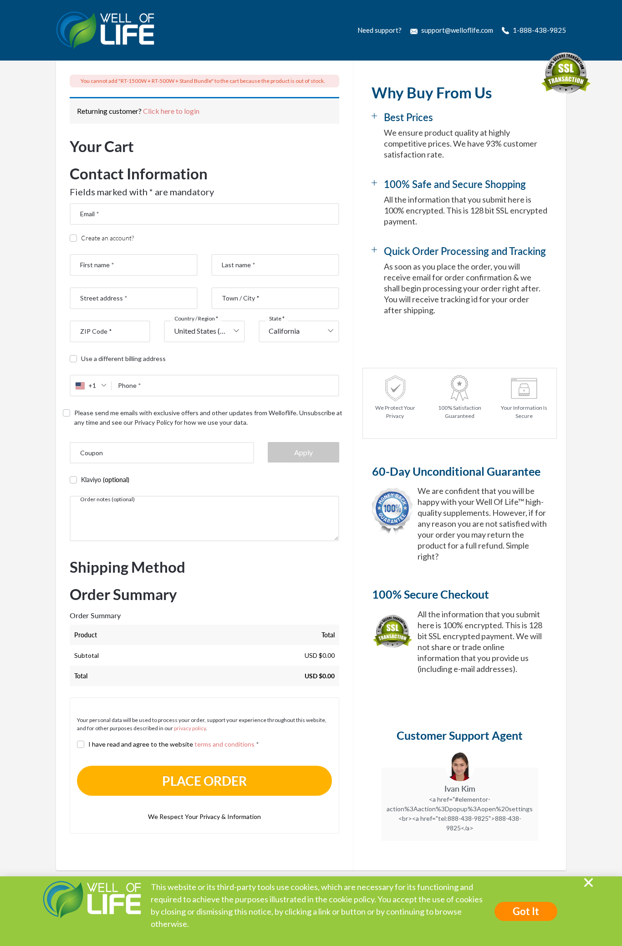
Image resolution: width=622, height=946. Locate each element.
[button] (588, 882)
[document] (311, 473)
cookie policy (351, 899)
